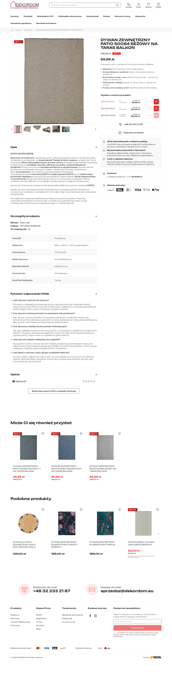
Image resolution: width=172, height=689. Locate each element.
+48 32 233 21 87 (51, 589)
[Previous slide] (14, 458)
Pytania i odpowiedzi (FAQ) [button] (30, 293)
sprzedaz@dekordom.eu (127, 589)
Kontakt (40, 625)
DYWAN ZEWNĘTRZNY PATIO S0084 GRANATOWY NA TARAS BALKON (66, 468)
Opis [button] (14, 147)
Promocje (15, 625)
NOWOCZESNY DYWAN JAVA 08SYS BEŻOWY (141, 543)
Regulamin (41, 618)
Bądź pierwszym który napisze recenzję (54, 391)
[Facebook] (90, 615)
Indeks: (15, 226)
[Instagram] (95, 615)
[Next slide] (158, 458)
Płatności (15, 618)
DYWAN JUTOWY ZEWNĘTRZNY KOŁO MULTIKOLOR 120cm (24, 544)
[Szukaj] (118, 5)
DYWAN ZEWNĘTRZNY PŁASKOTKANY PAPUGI (102, 543)
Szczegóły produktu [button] (25, 216)
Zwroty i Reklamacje (20, 622)
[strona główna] (12, 30)
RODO (39, 615)
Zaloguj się (67, 618)
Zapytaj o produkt (133, 132)
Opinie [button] (15, 374)
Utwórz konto (68, 622)
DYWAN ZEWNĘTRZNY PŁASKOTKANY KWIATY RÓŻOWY (64, 544)
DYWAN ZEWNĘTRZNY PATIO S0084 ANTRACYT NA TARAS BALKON (27, 468)
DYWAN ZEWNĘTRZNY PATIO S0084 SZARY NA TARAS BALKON (103, 468)
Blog (38, 629)
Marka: (15, 222)
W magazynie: (19, 229)
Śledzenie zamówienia (72, 615)
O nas (39, 622)
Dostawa (15, 615)
